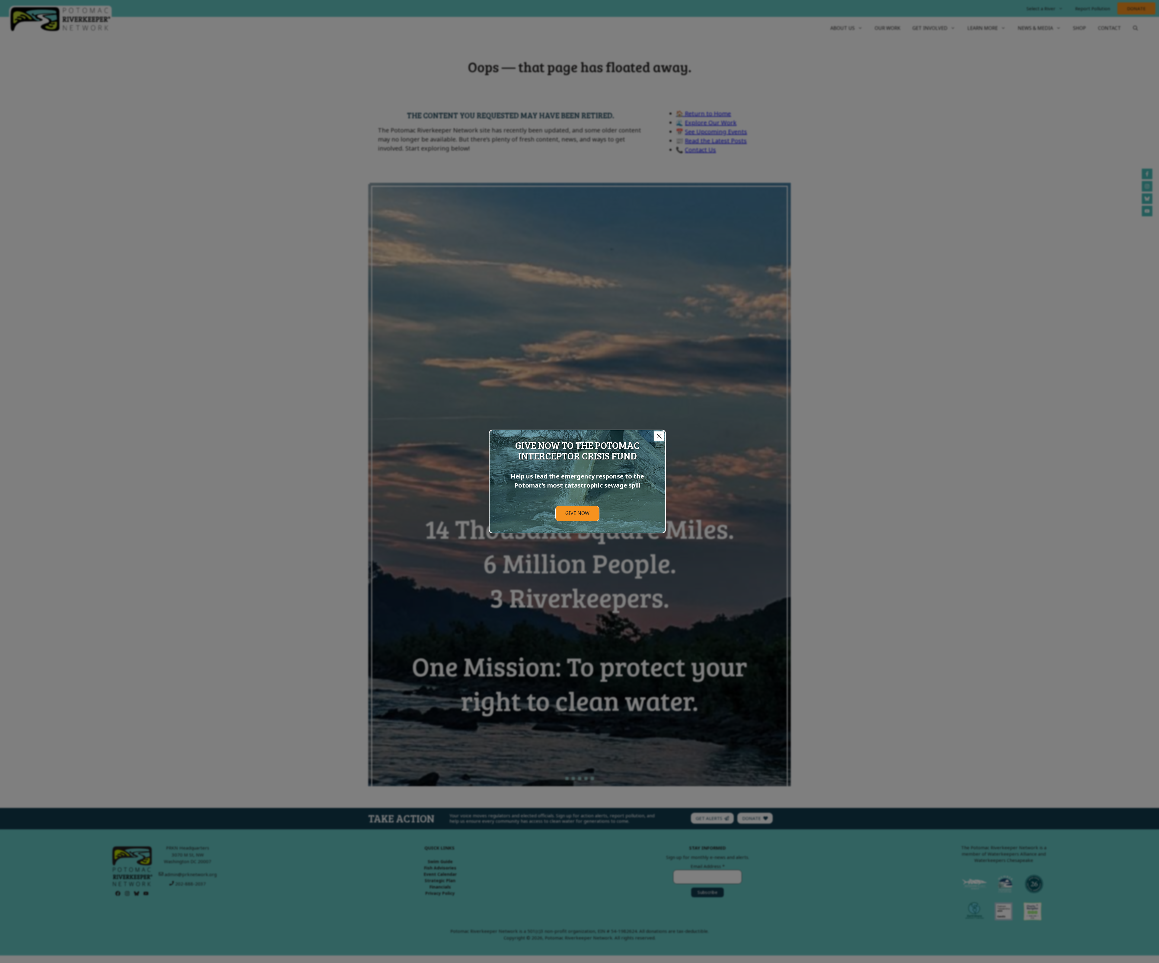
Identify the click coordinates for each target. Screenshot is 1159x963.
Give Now (577, 513)
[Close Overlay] (659, 436)
